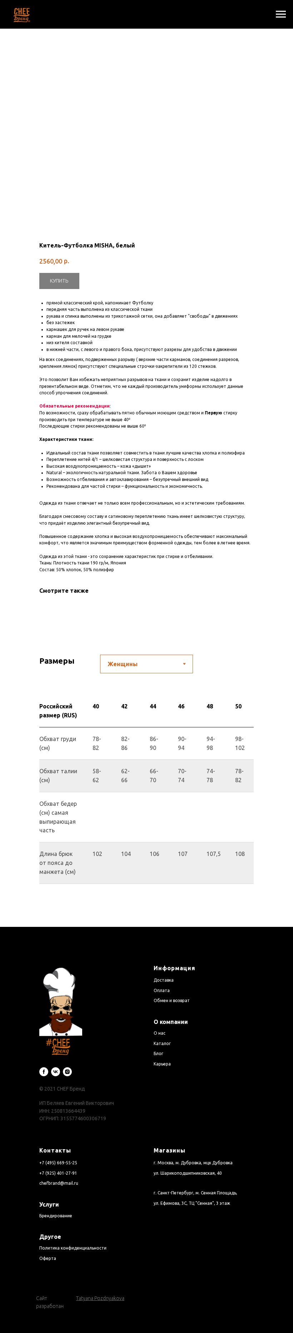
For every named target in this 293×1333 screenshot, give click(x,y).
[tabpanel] (146, 811)
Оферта (47, 1258)
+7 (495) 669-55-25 (58, 1162)
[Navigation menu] (281, 14)
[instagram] (67, 1071)
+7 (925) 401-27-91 (58, 1173)
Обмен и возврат (172, 1000)
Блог (158, 1053)
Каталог (162, 1043)
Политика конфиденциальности (72, 1248)
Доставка (164, 980)
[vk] (55, 1071)
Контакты (55, 1150)
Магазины (169, 1150)
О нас (159, 1033)
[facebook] (43, 1071)
